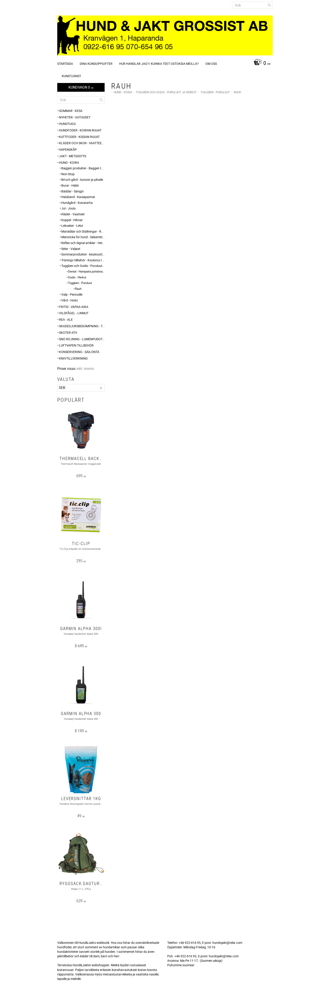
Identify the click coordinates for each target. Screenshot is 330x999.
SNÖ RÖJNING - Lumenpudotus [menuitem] (82, 339)
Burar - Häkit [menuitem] (70, 185)
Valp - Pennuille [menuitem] (71, 294)
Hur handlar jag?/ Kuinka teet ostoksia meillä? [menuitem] (159, 63)
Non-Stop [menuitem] (68, 174)
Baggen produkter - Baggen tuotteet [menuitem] (83, 168)
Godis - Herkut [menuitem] (77, 277)
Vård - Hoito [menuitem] (69, 300)
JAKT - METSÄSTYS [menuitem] (72, 156)
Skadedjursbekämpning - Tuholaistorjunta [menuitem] (82, 326)
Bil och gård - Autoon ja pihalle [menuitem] (82, 179)
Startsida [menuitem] (65, 63)
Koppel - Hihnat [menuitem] (72, 220)
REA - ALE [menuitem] (66, 319)
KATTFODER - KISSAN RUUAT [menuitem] (79, 137)
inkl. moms (85, 368)
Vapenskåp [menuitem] (68, 149)
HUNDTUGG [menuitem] (67, 124)
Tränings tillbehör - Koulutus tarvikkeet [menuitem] (83, 260)
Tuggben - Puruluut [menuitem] (80, 283)
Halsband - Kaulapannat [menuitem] (78, 197)
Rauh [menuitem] (78, 289)
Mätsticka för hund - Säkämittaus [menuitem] (83, 237)
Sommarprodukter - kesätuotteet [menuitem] (83, 254)
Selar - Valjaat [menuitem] (70, 248)
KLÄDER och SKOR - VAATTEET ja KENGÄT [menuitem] (82, 143)
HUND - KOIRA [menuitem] (69, 162)
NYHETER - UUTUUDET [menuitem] (74, 117)
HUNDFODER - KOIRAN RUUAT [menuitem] (80, 130)
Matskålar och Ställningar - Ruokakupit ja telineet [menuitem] (83, 231)
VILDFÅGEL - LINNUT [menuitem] (73, 313)
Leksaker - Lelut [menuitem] (72, 225)
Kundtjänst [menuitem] (71, 76)
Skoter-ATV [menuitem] (68, 332)
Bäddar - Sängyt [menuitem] (72, 191)
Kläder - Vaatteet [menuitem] (73, 214)
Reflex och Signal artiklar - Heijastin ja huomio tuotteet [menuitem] (83, 243)
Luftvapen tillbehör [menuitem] (76, 345)
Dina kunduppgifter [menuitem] (96, 63)
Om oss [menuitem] (211, 63)
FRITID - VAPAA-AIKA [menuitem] (73, 307)
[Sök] (269, 5)
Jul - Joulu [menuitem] (68, 208)
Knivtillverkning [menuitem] (73, 358)
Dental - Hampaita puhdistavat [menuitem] (86, 271)
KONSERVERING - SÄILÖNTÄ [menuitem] (79, 352)
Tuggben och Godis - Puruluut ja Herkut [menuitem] (83, 266)
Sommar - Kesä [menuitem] (70, 111)
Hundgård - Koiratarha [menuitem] (77, 203)
